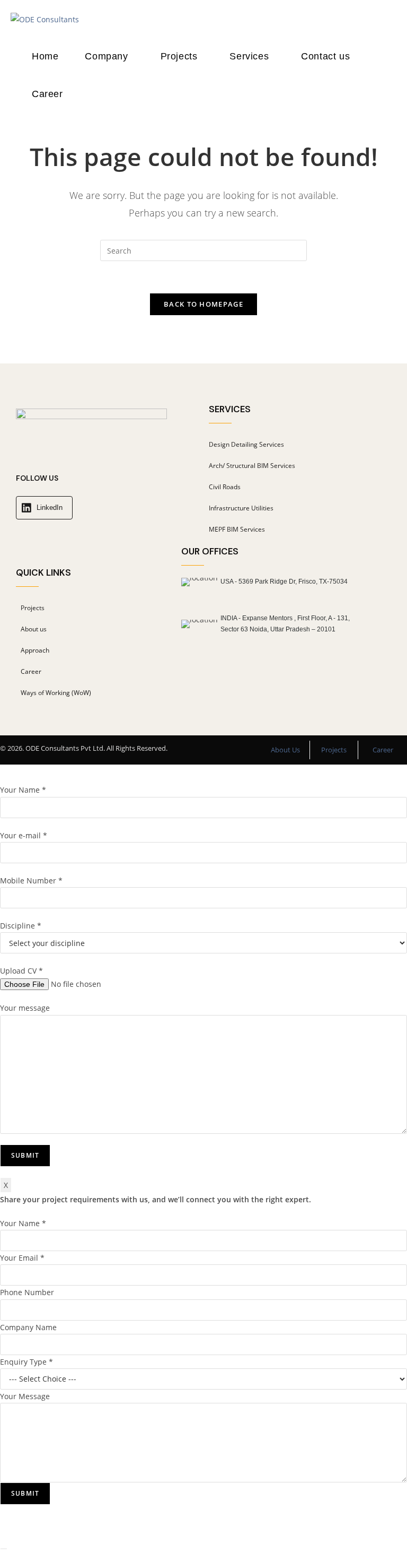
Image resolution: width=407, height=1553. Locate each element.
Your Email (22, 1258)
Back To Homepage (203, 304)
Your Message (25, 1396)
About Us (285, 749)
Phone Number (27, 1292)
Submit (25, 1493)
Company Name (28, 1327)
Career (383, 749)
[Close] (3, 1549)
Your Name (23, 1223)
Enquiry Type (26, 1362)
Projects (334, 749)
